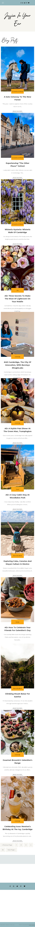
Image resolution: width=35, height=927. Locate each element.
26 (3, 850)
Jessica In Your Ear (17, 20)
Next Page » (11, 850)
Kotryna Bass (32, 924)
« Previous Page (7, 845)
